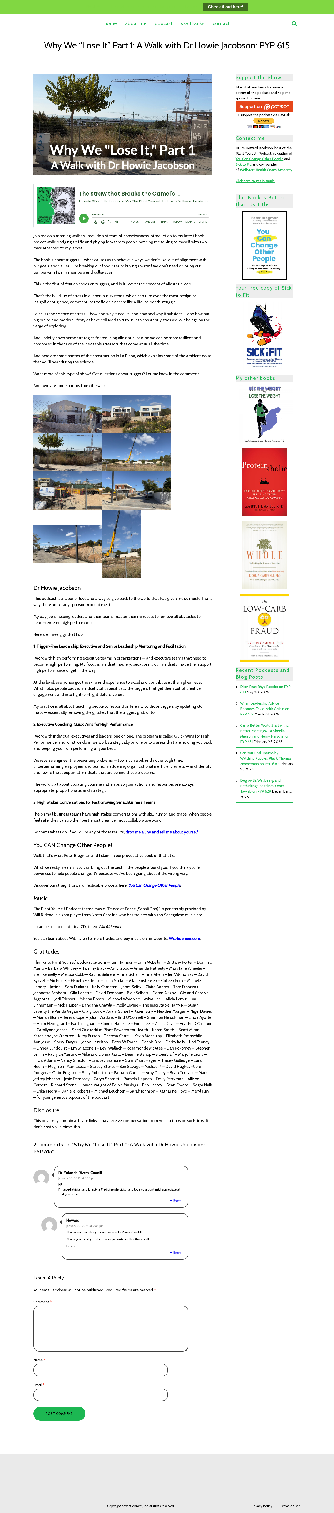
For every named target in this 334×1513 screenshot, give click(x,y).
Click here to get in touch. (255, 181)
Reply (177, 1200)
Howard (72, 1220)
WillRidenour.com (184, 938)
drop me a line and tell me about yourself (162, 832)
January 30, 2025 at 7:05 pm (85, 1226)
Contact (221, 23)
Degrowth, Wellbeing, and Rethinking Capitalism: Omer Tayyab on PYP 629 (262, 785)
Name (39, 1360)
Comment (42, 1301)
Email (38, 1384)
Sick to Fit (243, 164)
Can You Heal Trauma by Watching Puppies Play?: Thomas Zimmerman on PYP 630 (265, 758)
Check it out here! (225, 6)
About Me (136, 23)
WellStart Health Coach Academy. (266, 170)
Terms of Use (290, 1506)
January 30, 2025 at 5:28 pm (76, 1178)
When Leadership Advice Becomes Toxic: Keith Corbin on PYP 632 (264, 708)
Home (110, 23)
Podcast (164, 23)
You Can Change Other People (154, 885)
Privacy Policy (262, 1506)
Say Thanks (192, 23)
